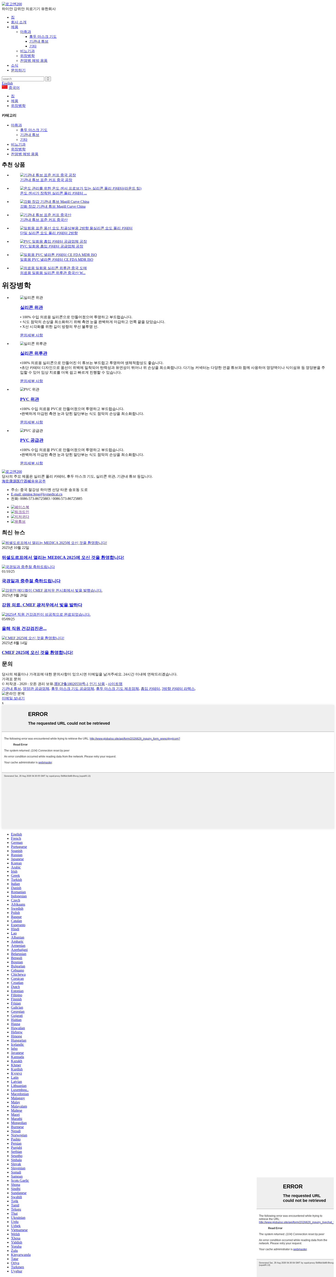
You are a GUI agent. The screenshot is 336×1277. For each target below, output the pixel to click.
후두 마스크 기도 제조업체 (117, 689)
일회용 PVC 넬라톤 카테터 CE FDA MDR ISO (56, 259)
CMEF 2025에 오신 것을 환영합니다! (37, 652)
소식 (14, 65)
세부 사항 (35, 335)
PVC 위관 (29, 399)
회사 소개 (19, 22)
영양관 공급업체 (36, 689)
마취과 (25, 32)
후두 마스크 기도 (43, 36)
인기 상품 (97, 684)
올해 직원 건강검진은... (24, 628)
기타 (33, 46)
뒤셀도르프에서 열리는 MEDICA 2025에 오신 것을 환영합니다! (63, 557)
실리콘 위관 (31, 307)
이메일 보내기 (13, 698)
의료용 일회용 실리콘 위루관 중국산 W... (52, 273)
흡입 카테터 (150, 689)
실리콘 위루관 (33, 353)
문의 (23, 335)
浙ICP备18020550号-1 (71, 684)
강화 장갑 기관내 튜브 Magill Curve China (52, 206)
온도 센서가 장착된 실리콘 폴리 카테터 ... (53, 193)
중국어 (14, 88)
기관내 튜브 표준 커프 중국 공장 (46, 180)
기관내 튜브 (38, 41)
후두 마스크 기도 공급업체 (72, 689)
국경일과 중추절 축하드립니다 (31, 580)
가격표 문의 (11, 679)
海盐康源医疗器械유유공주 (24, 481)
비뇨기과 (27, 51)
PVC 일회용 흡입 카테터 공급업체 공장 (51, 246)
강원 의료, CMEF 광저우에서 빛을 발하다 (42, 604)
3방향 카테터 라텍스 (178, 689)
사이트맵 (115, 684)
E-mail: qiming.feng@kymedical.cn (36, 494)
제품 (14, 27)
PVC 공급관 (31, 440)
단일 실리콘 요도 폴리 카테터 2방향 (49, 233)
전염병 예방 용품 (34, 61)
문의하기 (18, 70)
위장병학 (27, 56)
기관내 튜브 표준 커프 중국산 (44, 220)
